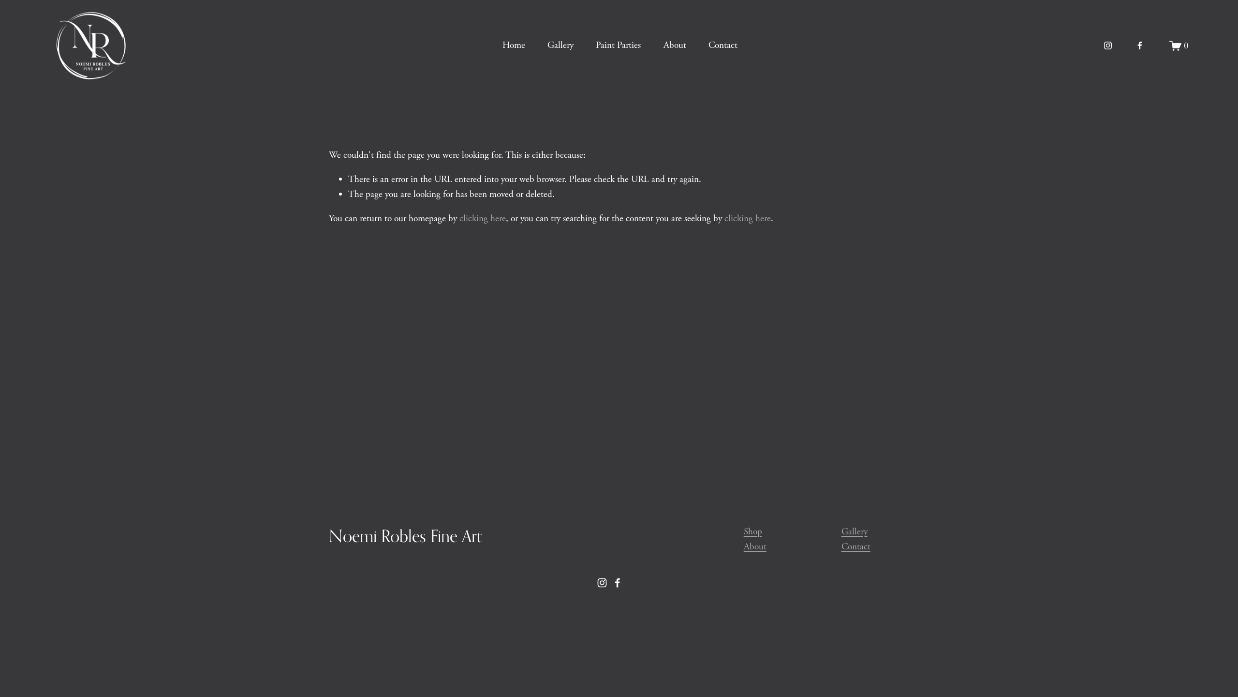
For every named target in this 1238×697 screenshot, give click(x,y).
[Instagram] (1108, 45)
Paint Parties (618, 45)
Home (513, 45)
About (674, 45)
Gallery (560, 45)
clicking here (482, 218)
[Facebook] (1140, 45)
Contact (722, 45)
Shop (753, 532)
